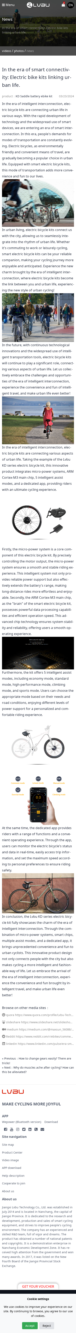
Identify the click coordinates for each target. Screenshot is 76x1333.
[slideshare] (3, 1022)
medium (12, 1029)
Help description (13, 1176)
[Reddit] (3, 1036)
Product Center (12, 1152)
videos (6, 51)
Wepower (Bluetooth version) (21, 1122)
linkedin (11, 1044)
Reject (47, 1326)
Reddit (10, 1036)
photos (19, 51)
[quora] (3, 1015)
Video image (10, 1160)
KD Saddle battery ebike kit (34, 96)
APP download (11, 1168)
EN (71, 5)
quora (10, 1015)
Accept (29, 1326)
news (30, 51)
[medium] (4, 1029)
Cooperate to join (13, 1183)
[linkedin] (3, 1044)
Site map (8, 1145)
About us (8, 1191)
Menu (10, 5)
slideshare (13, 1022)
